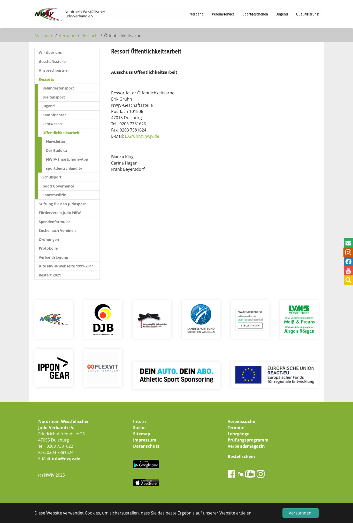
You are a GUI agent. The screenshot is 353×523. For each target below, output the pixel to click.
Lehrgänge (238, 434)
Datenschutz (146, 446)
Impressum (144, 440)
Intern (139, 421)
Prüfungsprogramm (248, 440)
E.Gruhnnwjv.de (142, 136)
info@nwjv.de (66, 458)
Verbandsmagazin (246, 446)
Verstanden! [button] (300, 513)
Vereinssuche (241, 421)
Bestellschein (241, 456)
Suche (139, 427)
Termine (236, 427)
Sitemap (141, 434)
